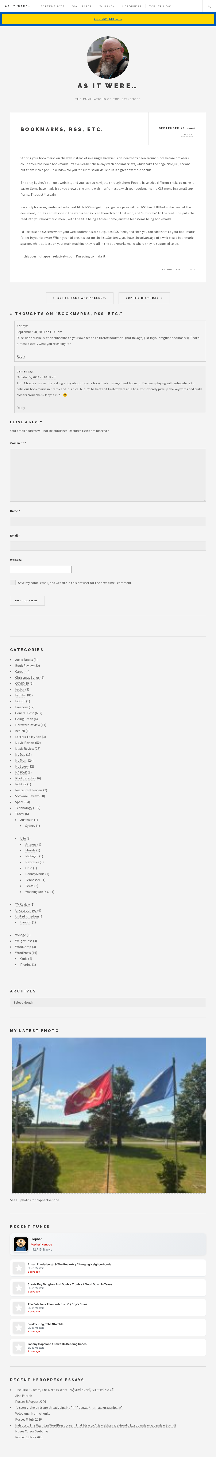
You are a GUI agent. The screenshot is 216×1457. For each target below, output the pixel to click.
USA (23, 838)
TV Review (22, 904)
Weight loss (23, 941)
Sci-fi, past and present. (82, 297)
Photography (25, 778)
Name (15, 511)
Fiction (20, 701)
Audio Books (24, 659)
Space (19, 802)
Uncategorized (25, 910)
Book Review (24, 665)
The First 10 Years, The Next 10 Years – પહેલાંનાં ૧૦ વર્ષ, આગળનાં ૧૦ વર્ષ (64, 1390)
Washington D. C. (37, 892)
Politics (20, 784)
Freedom (21, 707)
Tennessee (33, 880)
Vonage (20, 935)
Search (209, 6)
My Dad (20, 754)
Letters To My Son (28, 737)
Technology (171, 269)
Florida (30, 850)
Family (20, 695)
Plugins (25, 964)
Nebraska (32, 862)
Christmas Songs (27, 677)
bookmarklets (125, 164)
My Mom (21, 760)
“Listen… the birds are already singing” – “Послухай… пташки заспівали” (69, 1407)
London (25, 922)
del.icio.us (107, 170)
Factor (19, 689)
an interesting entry (57, 383)
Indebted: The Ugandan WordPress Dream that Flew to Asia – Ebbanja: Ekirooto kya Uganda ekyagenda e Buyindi (95, 1425)
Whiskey (107, 6)
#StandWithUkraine (108, 19)
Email (15, 535)
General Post (24, 713)
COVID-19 (22, 683)
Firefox (52, 207)
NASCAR (21, 772)
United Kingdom (27, 916)
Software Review (27, 796)
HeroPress (132, 6)
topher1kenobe (41, 1244)
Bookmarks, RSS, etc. (62, 129)
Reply (21, 356)
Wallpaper (82, 6)
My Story (21, 766)
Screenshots (53, 6)
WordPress (23, 953)
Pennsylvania (35, 874)
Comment (18, 443)
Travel (19, 814)
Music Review (24, 748)
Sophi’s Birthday (142, 297)
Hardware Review (27, 725)
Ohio (28, 868)
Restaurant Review (28, 790)
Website (16, 560)
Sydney (30, 825)
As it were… (18, 6)
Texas (29, 886)
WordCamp (23, 947)
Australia (26, 820)
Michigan (31, 856)
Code (23, 958)
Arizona (30, 844)
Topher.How (160, 6)
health (20, 731)
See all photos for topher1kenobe (34, 1200)
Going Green (24, 719)
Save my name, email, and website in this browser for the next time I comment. (75, 583)
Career (20, 671)
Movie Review (24, 742)
